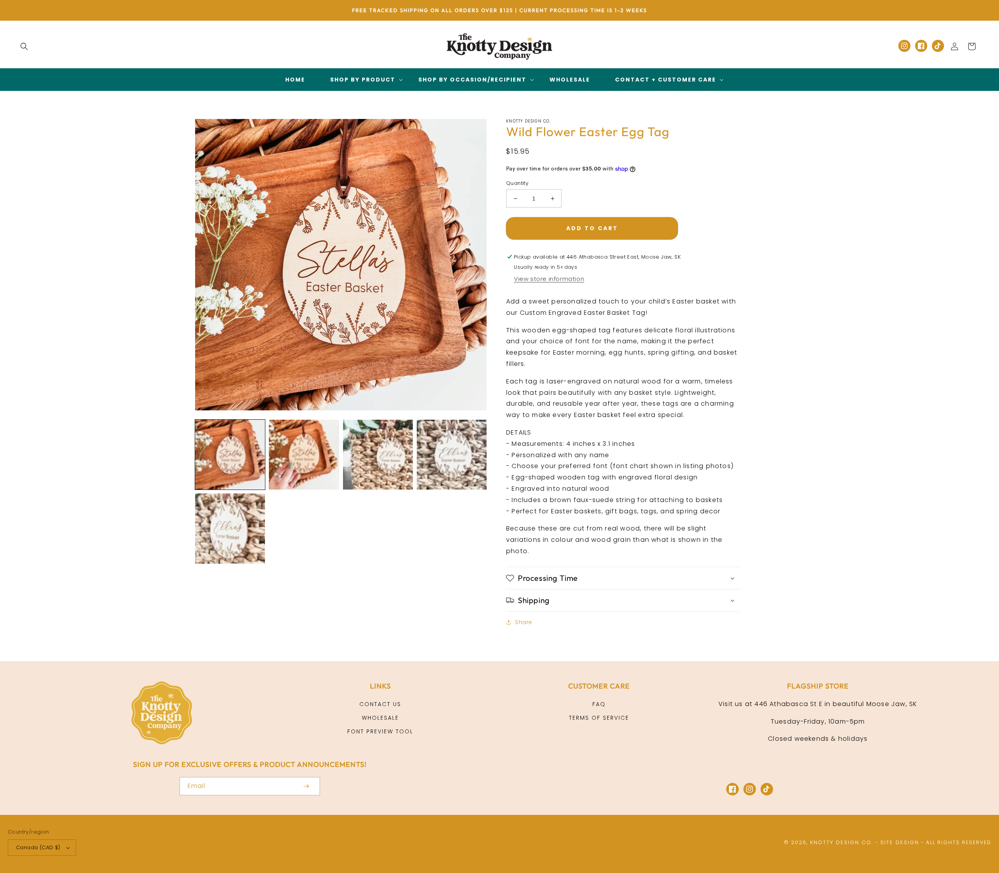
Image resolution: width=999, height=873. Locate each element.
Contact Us (380, 704)
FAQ (599, 704)
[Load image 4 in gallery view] (452, 455)
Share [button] (523, 622)
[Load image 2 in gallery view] (304, 455)
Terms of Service (599, 718)
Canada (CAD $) (38, 847)
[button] (24, 46)
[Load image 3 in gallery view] (378, 455)
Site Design (899, 842)
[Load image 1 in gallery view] (230, 455)
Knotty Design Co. (841, 842)
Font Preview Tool (380, 731)
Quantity (517, 183)
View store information (549, 279)
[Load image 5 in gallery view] (230, 528)
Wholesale (380, 718)
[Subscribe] (306, 786)
